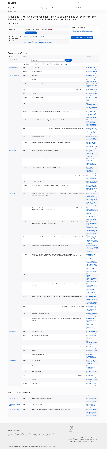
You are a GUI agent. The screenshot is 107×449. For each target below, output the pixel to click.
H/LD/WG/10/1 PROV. (14, 75)
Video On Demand (30, 33)
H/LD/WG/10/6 (12, 331)
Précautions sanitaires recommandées (83, 31)
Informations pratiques (79, 30)
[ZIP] (27, 64)
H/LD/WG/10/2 (12, 103)
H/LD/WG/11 (41, 36)
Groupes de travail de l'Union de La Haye (42, 42)
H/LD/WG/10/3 (12, 150)
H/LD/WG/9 (26, 36)
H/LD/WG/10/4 (12, 193)
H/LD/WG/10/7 (12, 360)
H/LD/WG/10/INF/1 (13, 67)
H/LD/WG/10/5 (12, 274)
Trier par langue (13, 59)
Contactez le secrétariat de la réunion (82, 37)
